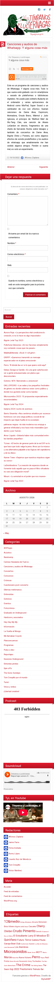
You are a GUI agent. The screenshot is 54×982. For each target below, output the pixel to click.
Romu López (14, 853)
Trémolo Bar (38, 969)
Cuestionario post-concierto (16, 585)
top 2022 (14, 969)
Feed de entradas (11, 891)
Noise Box (15, 958)
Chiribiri (8, 931)
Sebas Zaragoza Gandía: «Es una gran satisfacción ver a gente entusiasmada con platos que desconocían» (26, 373)
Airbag (22, 922)
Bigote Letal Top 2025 (13, 340)
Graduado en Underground (15, 613)
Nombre (11, 243)
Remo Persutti (14, 961)
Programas (9, 645)
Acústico (8, 552)
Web (9, 265)
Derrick (38, 931)
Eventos (7, 603)
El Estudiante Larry (23, 935)
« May (6, 533)
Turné (6, 682)
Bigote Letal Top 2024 (13, 404)
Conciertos (8, 571)
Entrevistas (9, 594)
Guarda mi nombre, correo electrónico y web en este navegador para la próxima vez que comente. (26, 284)
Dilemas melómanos (13, 590)
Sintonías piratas (11, 664)
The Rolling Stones (36, 965)
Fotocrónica (9, 608)
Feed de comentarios (13, 896)
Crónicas (8, 580)
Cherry (41, 926)
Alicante (35, 922)
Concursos (8, 576)
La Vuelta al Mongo (12, 631)
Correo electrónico (16, 254)
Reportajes (8, 654)
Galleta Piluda (38, 940)
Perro (36, 957)
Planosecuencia (11, 640)
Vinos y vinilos (10, 687)
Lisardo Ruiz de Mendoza (20, 859)
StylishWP (46, 979)
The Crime (23, 965)
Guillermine (24, 944)
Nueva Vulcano (25, 957)
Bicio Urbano (9, 926)
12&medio (12, 921)
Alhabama (28, 922)
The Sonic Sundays (12, 673)
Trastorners (26, 969)
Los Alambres (21, 947)
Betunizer (43, 922)
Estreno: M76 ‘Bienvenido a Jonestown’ (21, 381)
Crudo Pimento (24, 931)
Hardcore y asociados (13, 617)
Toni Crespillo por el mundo (15, 677)
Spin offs (8, 668)
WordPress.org (10, 901)
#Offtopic (8, 548)
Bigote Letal (19, 926)
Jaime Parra (14, 842)
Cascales (32, 926)
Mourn (45, 952)
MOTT (39, 952)
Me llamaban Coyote (13, 636)
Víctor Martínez (15, 870)
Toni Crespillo (14, 865)
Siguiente (43, 167)
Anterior (11, 167)
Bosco (26, 926)
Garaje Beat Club (12, 943)
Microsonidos (15, 951)
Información (9, 626)
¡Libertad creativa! (11, 691)
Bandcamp (8, 557)
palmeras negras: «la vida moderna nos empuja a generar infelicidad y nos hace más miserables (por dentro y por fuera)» (26, 427)
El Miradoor (40, 935)
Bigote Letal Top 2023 (13, 481)
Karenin (32, 944)
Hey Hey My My (10, 622)
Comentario (13, 194)
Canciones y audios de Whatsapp (18, 566)
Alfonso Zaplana (32, 157)
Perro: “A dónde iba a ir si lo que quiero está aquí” (25, 365)
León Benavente (9, 947)
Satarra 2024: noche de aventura (18, 409)
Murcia (8, 957)
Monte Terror (31, 952)
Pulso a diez (9, 650)
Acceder (7, 887)
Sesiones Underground (13, 659)
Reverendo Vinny (25, 961)
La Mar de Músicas (41, 944)
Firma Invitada (15, 848)
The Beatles (36, 961)
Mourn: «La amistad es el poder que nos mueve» (25, 476)
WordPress (35, 975)
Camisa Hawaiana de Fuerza (16, 562)
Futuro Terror (24, 940)
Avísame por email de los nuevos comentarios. (23, 235)
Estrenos (8, 599)
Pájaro (43, 958)
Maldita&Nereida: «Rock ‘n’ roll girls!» (19, 353)
